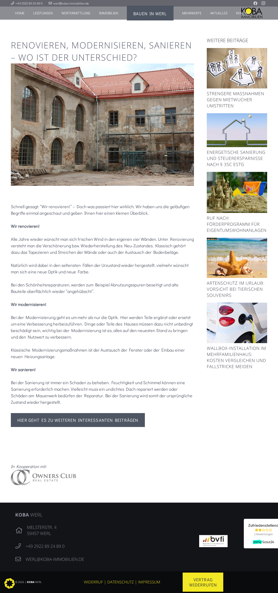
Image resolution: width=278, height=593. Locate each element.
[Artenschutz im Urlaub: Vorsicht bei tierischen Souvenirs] (237, 241)
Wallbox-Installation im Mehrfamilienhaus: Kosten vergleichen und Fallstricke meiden (236, 357)
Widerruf (93, 582)
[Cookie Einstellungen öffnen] (9, 587)
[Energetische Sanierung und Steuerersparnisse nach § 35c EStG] (237, 116)
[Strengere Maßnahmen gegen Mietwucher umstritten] (237, 51)
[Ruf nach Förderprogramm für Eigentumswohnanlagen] (237, 175)
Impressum (149, 582)
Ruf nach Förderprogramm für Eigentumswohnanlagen (236, 224)
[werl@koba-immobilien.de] (20, 559)
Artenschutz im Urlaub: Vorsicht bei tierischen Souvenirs (236, 289)
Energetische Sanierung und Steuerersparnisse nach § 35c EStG (236, 158)
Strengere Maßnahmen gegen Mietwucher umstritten (235, 100)
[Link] (102, 477)
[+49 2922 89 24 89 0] (20, 546)
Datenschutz (120, 582)
